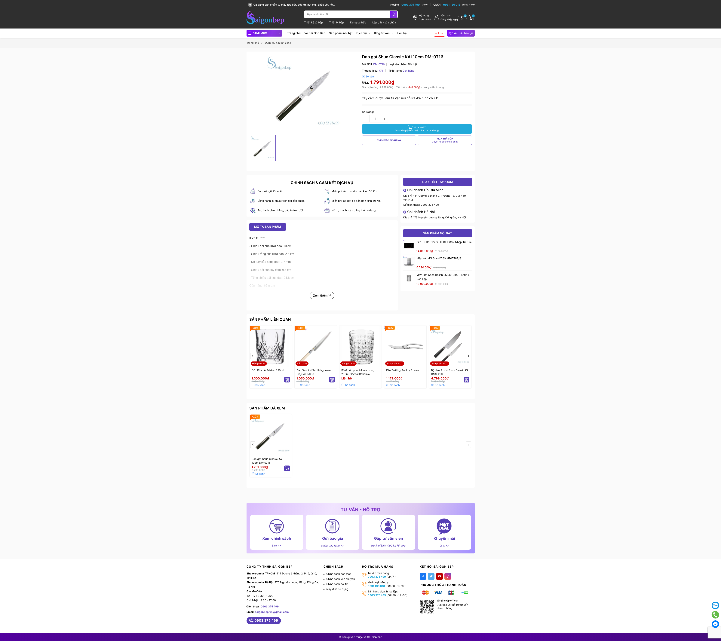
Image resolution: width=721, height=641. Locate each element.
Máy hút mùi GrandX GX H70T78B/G (438, 258)
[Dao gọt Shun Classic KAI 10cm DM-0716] (271, 435)
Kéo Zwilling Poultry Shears (402, 370)
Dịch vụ (361, 33)
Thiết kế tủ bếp (314, 22)
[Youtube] (439, 576)
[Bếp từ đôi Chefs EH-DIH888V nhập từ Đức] (409, 245)
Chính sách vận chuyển (340, 578)
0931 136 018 (376, 586)
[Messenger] (715, 624)
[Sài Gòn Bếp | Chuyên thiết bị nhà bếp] (265, 17)
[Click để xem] (304, 93)
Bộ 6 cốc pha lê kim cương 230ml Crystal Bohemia (357, 372)
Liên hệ (402, 33)
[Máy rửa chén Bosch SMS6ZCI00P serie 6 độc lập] (409, 278)
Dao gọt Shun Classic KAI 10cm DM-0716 (267, 460)
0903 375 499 (430, 204)
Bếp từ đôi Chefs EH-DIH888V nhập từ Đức (444, 242)
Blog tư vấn (382, 33)
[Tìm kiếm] (393, 14)
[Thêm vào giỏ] (287, 379)
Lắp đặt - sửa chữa (384, 22)
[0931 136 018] (454, 4)
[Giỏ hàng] (472, 17)
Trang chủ (294, 33)
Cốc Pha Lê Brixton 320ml (268, 370)
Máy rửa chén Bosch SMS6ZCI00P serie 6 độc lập (443, 276)
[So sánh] (368, 76)
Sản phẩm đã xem (267, 408)
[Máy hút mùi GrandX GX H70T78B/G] (409, 262)
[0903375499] (715, 614)
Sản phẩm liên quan (270, 319)
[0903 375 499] (410, 4)
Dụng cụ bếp (358, 22)
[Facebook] (423, 576)
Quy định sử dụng (337, 589)
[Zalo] (715, 605)
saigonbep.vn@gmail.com (272, 611)
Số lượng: (368, 111)
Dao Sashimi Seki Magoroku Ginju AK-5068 (313, 372)
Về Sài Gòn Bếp (314, 33)
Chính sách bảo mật (338, 573)
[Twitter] (431, 576)
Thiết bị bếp (337, 22)
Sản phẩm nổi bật (341, 33)
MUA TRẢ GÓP (445, 140)
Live (440, 33)
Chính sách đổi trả (337, 584)
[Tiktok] (447, 576)
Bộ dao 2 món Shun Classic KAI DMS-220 (450, 372)
